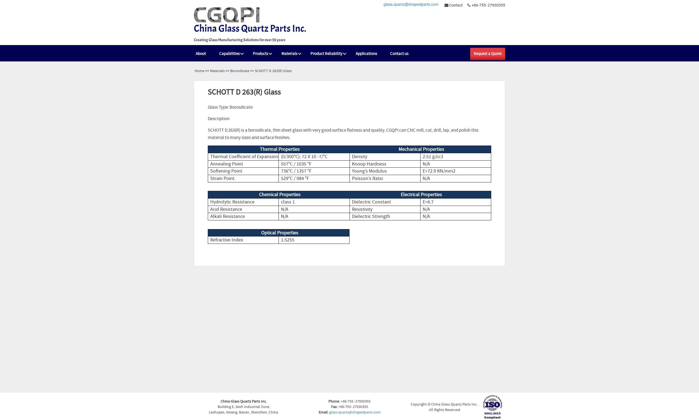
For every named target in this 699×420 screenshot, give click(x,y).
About (201, 53)
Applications (366, 53)
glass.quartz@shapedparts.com (411, 4)
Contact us (399, 53)
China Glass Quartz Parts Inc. (250, 28)
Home (200, 71)
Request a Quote (488, 53)
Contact (455, 5)
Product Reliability (326, 53)
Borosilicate (239, 71)
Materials (289, 53)
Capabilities (229, 53)
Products (260, 53)
